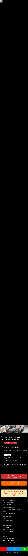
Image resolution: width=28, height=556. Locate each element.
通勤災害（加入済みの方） (8, 529)
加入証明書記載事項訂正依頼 (9, 507)
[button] (10, 443)
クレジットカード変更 (7, 525)
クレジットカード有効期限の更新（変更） (11, 509)
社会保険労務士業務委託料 (8, 538)
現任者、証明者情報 (7, 516)
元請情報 (4, 518)
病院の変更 (5, 511)
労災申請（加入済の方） (8, 533)
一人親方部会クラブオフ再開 (9, 513)
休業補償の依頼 (6, 527)
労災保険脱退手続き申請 (8, 531)
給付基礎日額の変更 (7, 504)
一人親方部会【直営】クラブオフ (9, 542)
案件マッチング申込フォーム (9, 500)
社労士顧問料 (5, 536)
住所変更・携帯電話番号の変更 (9, 502)
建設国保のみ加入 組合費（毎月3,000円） (12, 540)
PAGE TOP (26, 538)
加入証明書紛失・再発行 (8, 520)
